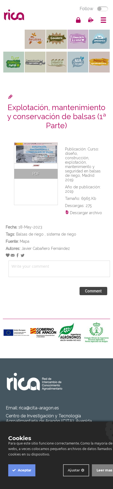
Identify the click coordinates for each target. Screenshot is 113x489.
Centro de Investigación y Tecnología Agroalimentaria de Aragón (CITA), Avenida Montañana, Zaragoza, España (49, 421)
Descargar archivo (85, 213)
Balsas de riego (30, 234)
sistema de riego (61, 234)
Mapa (24, 241)
